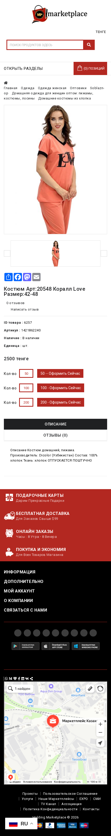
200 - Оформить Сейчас (61, 402)
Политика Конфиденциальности (50, 809)
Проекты (30, 794)
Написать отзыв (24, 309)
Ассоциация (71, 804)
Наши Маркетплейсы (56, 799)
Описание (55, 424)
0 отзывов (15, 303)
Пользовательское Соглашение (70, 794)
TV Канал (48, 804)
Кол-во (10, 374)
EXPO (84, 799)
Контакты (91, 809)
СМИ (97, 799)
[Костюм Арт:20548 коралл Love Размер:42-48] (55, 169)
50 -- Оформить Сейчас (60, 373)
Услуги (27, 799)
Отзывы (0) (55, 435)
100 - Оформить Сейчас (61, 388)
